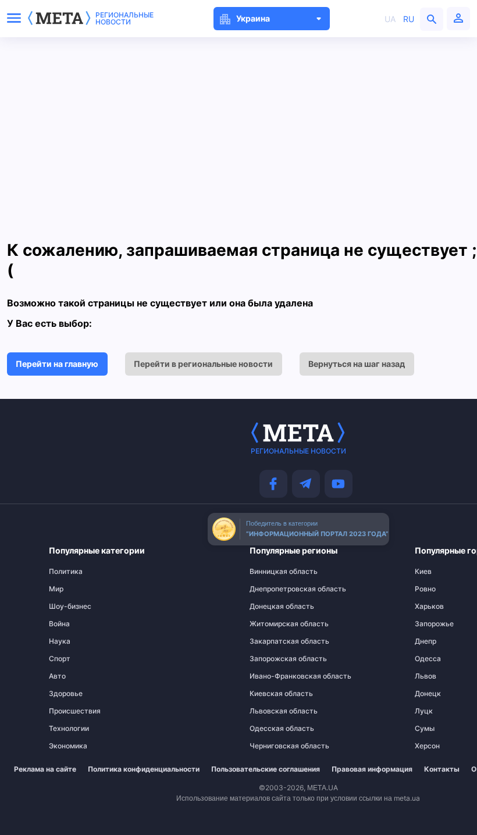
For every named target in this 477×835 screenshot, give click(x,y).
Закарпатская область (273, 641)
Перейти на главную (57, 364)
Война (59, 624)
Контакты (442, 769)
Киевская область (273, 694)
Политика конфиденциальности (144, 769)
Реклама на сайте (45, 769)
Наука (59, 641)
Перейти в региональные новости (203, 364)
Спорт (59, 659)
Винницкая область (273, 572)
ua (390, 19)
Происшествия (73, 711)
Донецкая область (273, 606)
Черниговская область (273, 746)
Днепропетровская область (273, 589)
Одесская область (273, 729)
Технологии (69, 729)
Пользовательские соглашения (265, 769)
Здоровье (66, 694)
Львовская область (273, 711)
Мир (56, 589)
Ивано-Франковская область (273, 676)
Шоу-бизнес (70, 606)
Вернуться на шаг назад (356, 364)
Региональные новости (124, 19)
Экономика (68, 746)
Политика (66, 572)
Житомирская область (273, 624)
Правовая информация (372, 769)
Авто (57, 676)
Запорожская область (273, 659)
